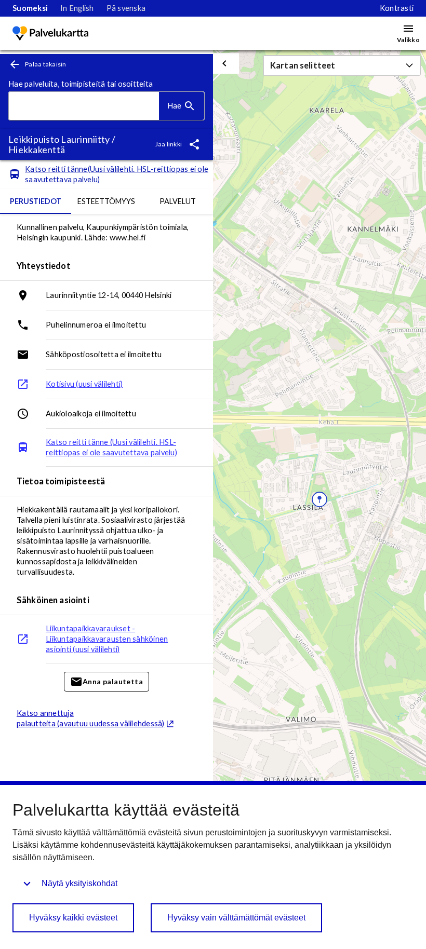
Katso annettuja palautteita (91, 718)
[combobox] (84, 106)
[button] (342, 65)
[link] (30, 8)
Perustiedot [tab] (35, 201)
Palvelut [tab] (177, 201)
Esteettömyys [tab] (106, 201)
